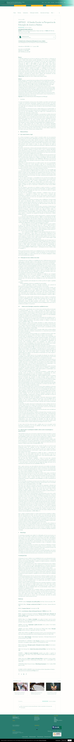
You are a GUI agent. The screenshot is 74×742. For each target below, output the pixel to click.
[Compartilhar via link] (26, 674)
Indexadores (25, 12)
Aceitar (70, 740)
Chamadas (56, 719)
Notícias (19, 12)
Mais (52, 12)
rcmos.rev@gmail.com (16, 725)
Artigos (55, 718)
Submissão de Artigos (44, 12)
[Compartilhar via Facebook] (18, 674)
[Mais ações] (55, 19)
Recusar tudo (64, 740)
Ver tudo (59, 680)
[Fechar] (72, 740)
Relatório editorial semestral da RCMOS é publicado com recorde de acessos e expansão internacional (36, 693)
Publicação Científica (34, 12)
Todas (14, 12)
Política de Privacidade (42, 740)
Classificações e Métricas (58, 720)
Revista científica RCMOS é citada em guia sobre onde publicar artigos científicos (20, 693)
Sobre (55, 717)
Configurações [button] (58, 740)
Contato (55, 721)
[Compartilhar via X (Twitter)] (21, 674)
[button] (59, 12)
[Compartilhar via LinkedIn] (23, 674)
